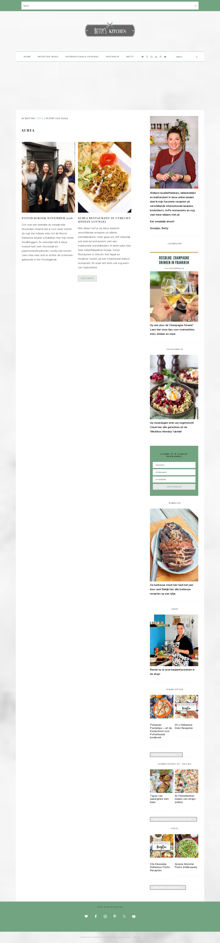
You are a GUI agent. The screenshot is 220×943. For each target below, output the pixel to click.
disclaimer (125, 937)
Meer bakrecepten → (166, 755)
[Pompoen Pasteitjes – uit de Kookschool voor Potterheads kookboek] (161, 707)
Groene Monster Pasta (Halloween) (186, 865)
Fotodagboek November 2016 (47, 218)
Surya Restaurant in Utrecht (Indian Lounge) (104, 219)
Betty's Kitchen (110, 30)
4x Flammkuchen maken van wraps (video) (185, 799)
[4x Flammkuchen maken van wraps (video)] (186, 792)
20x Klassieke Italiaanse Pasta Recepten (160, 867)
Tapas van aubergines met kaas (159, 799)
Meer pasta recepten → (168, 887)
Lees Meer (87, 278)
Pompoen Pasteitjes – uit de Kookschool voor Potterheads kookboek (161, 731)
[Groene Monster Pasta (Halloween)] (186, 846)
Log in (136, 937)
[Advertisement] (110, 85)
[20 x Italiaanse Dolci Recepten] (186, 707)
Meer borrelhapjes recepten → (173, 819)
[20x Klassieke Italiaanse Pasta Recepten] (161, 846)
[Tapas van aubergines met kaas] (161, 792)
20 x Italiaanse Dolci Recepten (184, 726)
